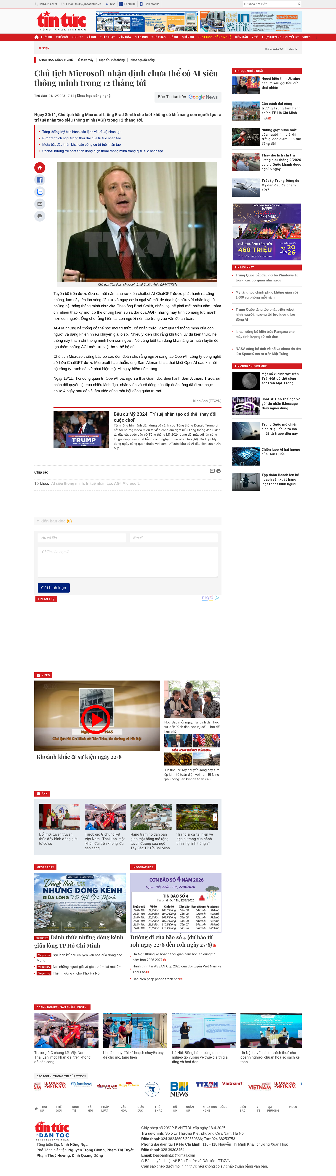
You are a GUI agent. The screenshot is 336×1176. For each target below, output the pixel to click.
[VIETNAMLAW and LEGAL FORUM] (94, 1087)
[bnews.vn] (167, 1089)
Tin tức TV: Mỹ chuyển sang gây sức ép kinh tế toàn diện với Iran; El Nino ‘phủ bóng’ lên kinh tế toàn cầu (191, 774)
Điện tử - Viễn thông (112, 60)
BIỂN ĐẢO (241, 37)
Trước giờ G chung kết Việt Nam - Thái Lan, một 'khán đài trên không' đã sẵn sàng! (105, 841)
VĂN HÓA (125, 37)
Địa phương (273, 1108)
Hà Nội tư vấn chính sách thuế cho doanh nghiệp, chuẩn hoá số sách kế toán (269, 1057)
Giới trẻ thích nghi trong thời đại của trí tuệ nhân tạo (81, 138)
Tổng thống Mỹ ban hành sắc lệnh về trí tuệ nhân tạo (82, 132)
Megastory (42, 937)
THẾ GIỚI (62, 37)
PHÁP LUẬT (107, 37)
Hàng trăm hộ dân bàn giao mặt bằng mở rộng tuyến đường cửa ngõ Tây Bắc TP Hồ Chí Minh (150, 841)
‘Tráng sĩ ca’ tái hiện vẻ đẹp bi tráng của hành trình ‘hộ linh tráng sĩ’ (194, 839)
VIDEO (306, 37)
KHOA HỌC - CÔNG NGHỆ (214, 37)
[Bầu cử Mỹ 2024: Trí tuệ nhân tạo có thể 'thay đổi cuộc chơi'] (81, 430)
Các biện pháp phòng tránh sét (156, 979)
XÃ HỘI (91, 37)
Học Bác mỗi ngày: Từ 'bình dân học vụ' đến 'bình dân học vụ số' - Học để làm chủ (192, 727)
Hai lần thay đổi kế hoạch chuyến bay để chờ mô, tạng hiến (133, 1055)
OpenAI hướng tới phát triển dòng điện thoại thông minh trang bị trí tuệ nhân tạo (103, 151)
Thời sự (46, 37)
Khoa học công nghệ (56, 59)
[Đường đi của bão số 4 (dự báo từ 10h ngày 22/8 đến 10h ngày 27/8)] (176, 903)
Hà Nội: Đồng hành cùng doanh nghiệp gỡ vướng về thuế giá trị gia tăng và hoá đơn (200, 1057)
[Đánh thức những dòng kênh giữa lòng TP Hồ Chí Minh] (80, 903)
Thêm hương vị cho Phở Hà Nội (69, 973)
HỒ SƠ (173, 37)
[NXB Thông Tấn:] (141, 1089)
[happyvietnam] (115, 1084)
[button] (215, 817)
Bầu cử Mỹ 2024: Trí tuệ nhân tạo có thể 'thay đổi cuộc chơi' (165, 417)
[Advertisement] (128, 504)
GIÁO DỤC (141, 37)
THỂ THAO (158, 37)
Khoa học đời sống (143, 60)
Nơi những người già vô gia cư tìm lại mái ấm (79, 967)
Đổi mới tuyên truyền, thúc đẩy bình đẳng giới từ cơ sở (58, 839)
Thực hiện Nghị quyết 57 (280, 37)
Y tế (255, 37)
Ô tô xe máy (85, 60)
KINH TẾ (77, 37)
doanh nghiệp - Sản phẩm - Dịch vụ (62, 1007)
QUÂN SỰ (188, 37)
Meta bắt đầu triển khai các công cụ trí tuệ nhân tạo (81, 145)
